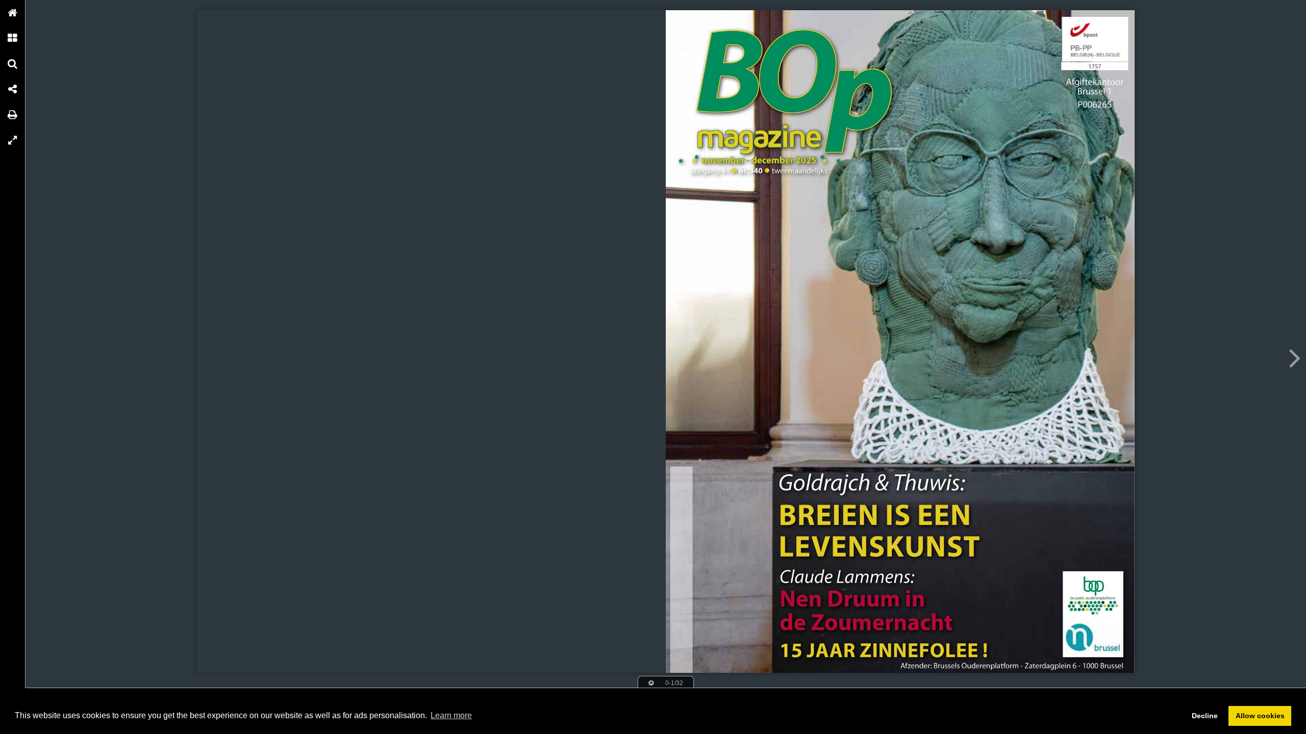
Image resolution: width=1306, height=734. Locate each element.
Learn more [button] (451, 715)
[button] (13, 12)
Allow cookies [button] (1260, 716)
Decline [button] (1205, 716)
